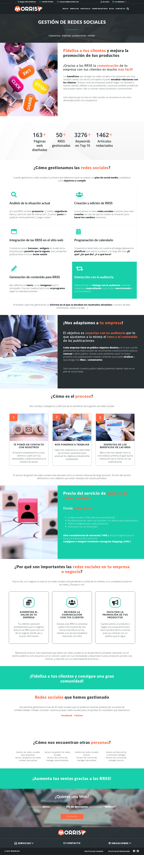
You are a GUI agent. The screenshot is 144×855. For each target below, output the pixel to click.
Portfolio (85, 9)
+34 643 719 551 (47, 2)
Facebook (66, 715)
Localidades (119, 2)
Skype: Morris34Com (27, 2)
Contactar (72, 816)
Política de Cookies (94, 851)
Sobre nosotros (100, 9)
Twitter (78, 715)
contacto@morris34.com (69, 2)
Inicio (65, 9)
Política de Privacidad (119, 851)
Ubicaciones (120, 843)
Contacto (120, 9)
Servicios (74, 9)
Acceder (105, 2)
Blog (111, 9)
